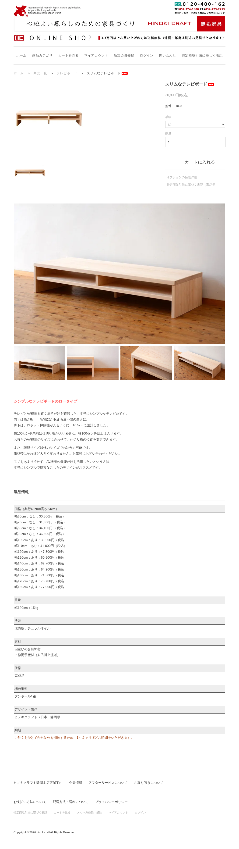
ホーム (21, 55)
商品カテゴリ (42, 55)
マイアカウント (96, 55)
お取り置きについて (149, 783)
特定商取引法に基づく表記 (202, 55)
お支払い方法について (30, 802)
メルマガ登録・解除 (89, 812)
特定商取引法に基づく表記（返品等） (192, 184)
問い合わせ (167, 55)
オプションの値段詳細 (182, 177)
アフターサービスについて (108, 783)
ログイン (146, 55)
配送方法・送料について (71, 802)
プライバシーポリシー (111, 802)
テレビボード (67, 73)
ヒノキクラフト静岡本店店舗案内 (38, 783)
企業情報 (75, 783)
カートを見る (68, 55)
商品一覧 (40, 73)
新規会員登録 (124, 55)
